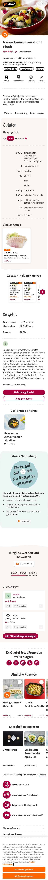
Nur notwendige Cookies (24, 869)
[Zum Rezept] (13, 698)
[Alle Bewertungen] (8, 52)
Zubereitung (21, 113)
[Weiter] (42, 292)
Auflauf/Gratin (10, 69)
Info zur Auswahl (26, 139)
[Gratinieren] (13, 749)
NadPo (16, 594)
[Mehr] (41, 606)
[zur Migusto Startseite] (9, 3)
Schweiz (39, 69)
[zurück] (5, 12)
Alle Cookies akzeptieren (24, 876)
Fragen (33, 572)
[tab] (24, 828)
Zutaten (8, 113)
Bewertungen (37, 113)
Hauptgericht (26, 69)
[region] (24, 858)
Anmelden (26, 521)
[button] (8, 596)
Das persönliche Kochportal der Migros (19, 775)
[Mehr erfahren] (14, 438)
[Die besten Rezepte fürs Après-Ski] (34, 749)
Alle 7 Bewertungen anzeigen (20, 636)
